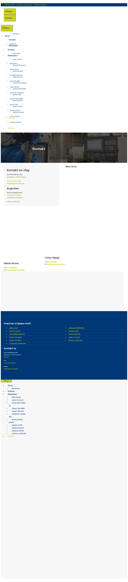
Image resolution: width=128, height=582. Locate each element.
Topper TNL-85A (14, 87)
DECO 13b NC (16, 53)
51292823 (53, 262)
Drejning (12, 40)
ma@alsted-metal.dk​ (16, 270)
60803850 (12, 268)
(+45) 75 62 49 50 (9, 4)
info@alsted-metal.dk (40, 4)
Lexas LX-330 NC (15, 116)
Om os (7, 36)
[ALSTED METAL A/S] (14, 24)
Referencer (16, 33)
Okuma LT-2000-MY (15, 122)
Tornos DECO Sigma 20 (19, 65)
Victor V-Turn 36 (17, 59)
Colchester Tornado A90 (17, 93)
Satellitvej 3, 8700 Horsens (24, 4)
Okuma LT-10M (14, 104)
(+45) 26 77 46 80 (14, 195)
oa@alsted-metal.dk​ (56, 264)
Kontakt (11, 128)
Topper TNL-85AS (15, 81)
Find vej (6, 357)
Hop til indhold (6, 2)
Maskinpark (12, 55)
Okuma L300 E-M (15, 110)
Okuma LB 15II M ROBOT (16, 98)
